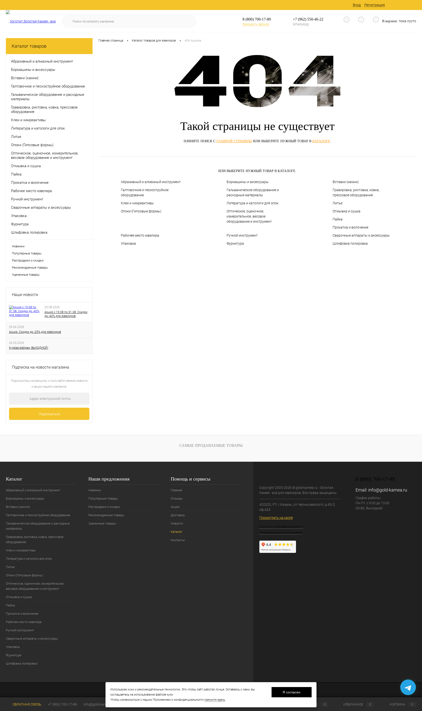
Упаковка (128, 243)
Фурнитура (235, 243)
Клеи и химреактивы (137, 203)
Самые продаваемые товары (211, 445)
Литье (337, 203)
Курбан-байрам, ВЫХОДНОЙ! (28, 348)
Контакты (178, 540)
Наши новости (25, 294)
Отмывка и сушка (346, 211)
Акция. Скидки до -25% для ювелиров (35, 332)
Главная (176, 490)
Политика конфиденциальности (281, 526)
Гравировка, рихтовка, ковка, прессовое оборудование (356, 192)
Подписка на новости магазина (40, 367)
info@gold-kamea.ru (387, 489)
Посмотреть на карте (276, 518)
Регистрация (374, 5)
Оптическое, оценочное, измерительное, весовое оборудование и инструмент (249, 216)
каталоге (321, 141)
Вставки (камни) (346, 182)
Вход (357, 5)
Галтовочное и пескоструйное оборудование (145, 192)
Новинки (18, 246)
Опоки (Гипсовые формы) (141, 211)
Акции (175, 507)
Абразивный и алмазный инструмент (151, 182)
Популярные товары (27, 253)
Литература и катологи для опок (252, 203)
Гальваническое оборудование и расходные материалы (253, 192)
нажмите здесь (214, 699)
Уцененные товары (26, 274)
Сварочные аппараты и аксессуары (361, 235)
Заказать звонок (256, 24)
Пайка (338, 219)
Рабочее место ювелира (140, 235)
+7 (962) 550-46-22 (308, 19)
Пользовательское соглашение (280, 532)
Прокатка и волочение (350, 227)
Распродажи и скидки (27, 260)
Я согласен (291, 692)
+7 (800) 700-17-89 (62, 704)
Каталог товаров (29, 46)
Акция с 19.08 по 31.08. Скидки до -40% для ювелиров (65, 314)
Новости (177, 523)
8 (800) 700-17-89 (257, 19)
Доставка (178, 515)
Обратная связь (26, 704)
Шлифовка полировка (350, 243)
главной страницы (234, 141)
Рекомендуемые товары (30, 267)
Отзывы (177, 498)
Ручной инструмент (242, 235)
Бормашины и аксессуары (248, 182)
